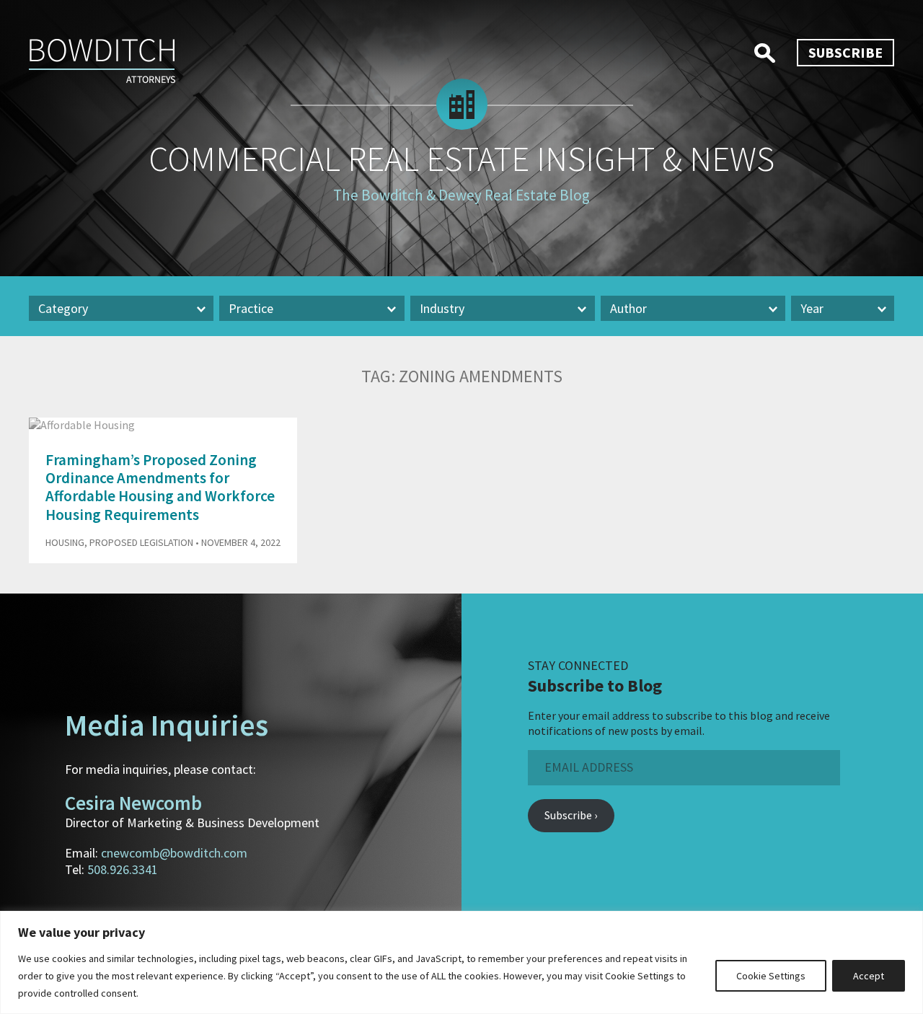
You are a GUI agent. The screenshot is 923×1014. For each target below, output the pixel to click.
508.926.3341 (122, 869)
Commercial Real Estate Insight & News (461, 158)
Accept (868, 975)
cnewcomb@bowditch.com (174, 853)
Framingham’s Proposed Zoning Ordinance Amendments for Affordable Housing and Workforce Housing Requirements (160, 487)
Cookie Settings (770, 975)
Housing (64, 542)
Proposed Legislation (141, 542)
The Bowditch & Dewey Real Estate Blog (461, 195)
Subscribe (845, 52)
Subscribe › (570, 815)
